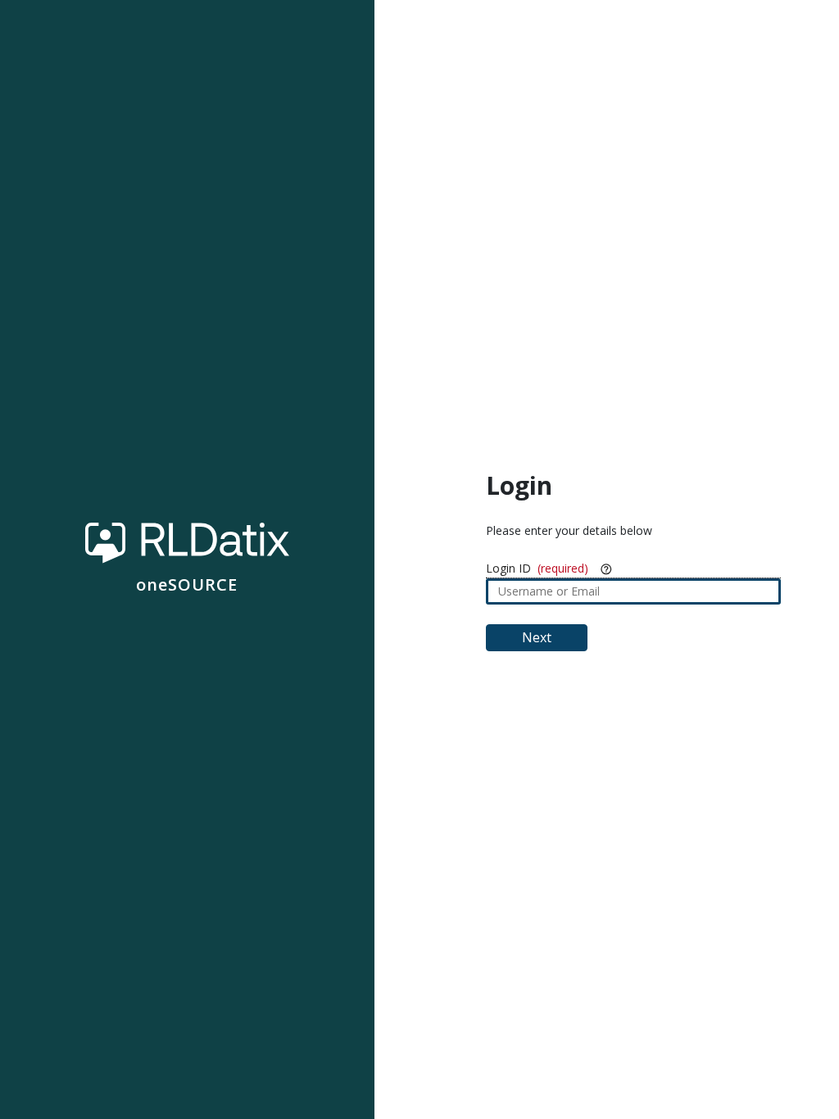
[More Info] (606, 568)
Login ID (508, 568)
